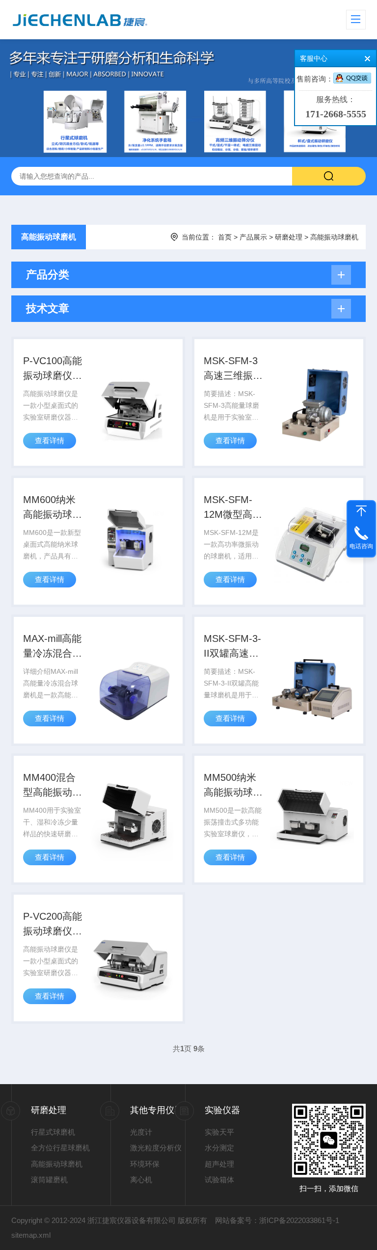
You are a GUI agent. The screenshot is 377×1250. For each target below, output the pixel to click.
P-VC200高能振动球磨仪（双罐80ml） (52, 924)
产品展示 (253, 237)
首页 (225, 237)
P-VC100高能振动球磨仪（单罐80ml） (52, 369)
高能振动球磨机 (48, 237)
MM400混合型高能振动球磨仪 (52, 785)
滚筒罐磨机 (49, 1179)
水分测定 (219, 1148)
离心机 (141, 1179)
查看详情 (49, 440)
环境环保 (145, 1164)
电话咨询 (361, 546)
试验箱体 (219, 1179)
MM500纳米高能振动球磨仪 (233, 785)
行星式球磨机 (53, 1132)
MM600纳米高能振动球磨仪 (52, 508)
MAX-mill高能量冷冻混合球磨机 (52, 647)
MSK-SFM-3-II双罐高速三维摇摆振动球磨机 (233, 647)
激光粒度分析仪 (156, 1148)
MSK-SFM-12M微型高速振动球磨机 (233, 508)
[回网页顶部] (361, 511)
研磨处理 (288, 237)
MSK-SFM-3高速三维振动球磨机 (233, 369)
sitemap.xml (31, 1235)
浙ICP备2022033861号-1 (299, 1220)
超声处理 (219, 1164)
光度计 (141, 1132)
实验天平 (219, 1132)
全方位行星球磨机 (60, 1148)
